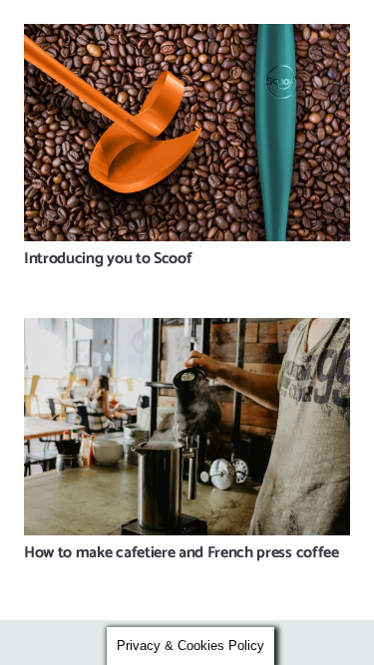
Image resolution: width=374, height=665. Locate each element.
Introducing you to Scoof (107, 258)
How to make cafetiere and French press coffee (181, 552)
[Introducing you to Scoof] (187, 132)
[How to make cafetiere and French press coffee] (187, 426)
